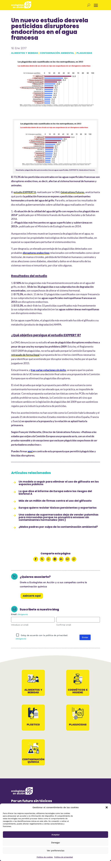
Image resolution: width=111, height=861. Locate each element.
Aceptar (55, 834)
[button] (106, 807)
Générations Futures (72, 192)
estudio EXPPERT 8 (25, 192)
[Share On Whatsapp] (48, 559)
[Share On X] (42, 559)
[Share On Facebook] (35, 559)
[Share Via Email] (67, 559)
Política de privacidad (63, 857)
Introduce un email (19, 625)
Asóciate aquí (32, 595)
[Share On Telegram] (54, 559)
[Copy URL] (73, 559)
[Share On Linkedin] (61, 559)
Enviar (85, 637)
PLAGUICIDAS (84, 53)
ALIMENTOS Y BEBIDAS (24, 53)
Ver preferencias (55, 850)
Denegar (55, 842)
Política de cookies (45, 857)
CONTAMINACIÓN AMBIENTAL (57, 53)
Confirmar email (63, 625)
